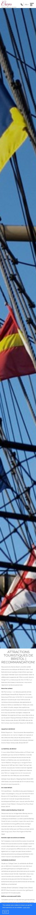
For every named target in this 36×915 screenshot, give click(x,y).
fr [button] (26, 5)
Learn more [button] (26, 907)
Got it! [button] (5, 912)
